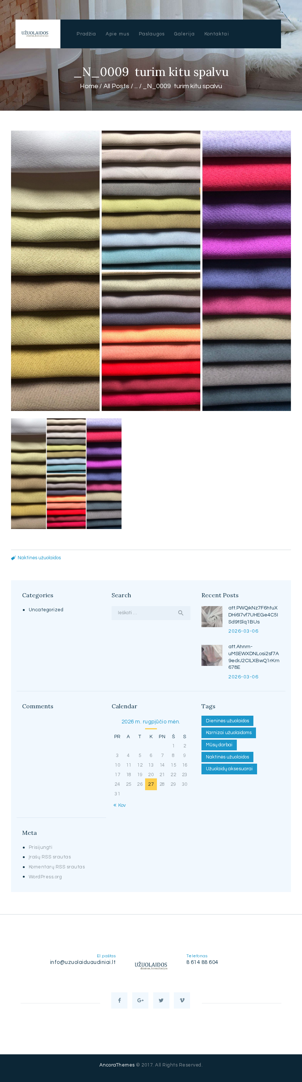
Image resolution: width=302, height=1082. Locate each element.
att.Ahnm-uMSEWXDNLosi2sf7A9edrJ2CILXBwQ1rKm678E (254, 657)
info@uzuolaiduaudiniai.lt (83, 962)
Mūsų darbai (219, 744)
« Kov (120, 805)
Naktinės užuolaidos (39, 557)
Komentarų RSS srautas (57, 867)
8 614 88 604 (202, 962)
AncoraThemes (117, 1065)
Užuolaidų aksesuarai (229, 768)
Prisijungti (41, 847)
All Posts (116, 86)
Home (89, 86)
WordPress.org (45, 876)
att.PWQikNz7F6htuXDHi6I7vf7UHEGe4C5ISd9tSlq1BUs (253, 615)
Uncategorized (46, 609)
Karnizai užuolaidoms (229, 732)
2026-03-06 (243, 631)
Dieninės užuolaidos (227, 720)
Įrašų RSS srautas (50, 857)
